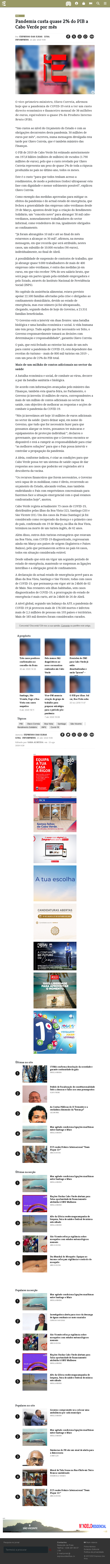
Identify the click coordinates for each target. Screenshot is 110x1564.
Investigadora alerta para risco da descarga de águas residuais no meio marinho (71, 1316)
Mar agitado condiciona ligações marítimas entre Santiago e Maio (72, 1128)
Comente (65, 625)
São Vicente (76, 724)
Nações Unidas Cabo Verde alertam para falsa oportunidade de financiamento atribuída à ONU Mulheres (70, 1199)
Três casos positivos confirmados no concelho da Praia (30, 662)
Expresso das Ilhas (30, 36)
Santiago (61, 724)
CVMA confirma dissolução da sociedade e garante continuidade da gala (71, 1068)
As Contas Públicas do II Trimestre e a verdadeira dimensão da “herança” (69, 1108)
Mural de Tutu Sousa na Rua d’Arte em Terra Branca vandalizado (72, 1471)
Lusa (46, 36)
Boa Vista (48, 724)
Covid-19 (54, 727)
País (17, 16)
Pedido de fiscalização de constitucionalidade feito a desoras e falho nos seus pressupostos (72, 1088)
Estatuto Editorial (91, 1549)
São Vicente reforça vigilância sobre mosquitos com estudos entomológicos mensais (69, 1239)
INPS (43, 727)
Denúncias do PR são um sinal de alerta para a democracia (72, 1451)
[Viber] (79, 735)
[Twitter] (74, 37)
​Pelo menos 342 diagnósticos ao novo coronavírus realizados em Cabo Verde (54, 665)
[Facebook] (68, 37)
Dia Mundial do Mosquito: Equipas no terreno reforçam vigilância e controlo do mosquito (71, 1259)
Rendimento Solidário (27, 727)
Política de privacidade (94, 1552)
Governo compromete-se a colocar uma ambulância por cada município (69, 1411)
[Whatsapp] (79, 37)
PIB (21, 724)
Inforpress (22, 39)
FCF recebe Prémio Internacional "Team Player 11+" (70, 1148)
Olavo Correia (33, 724)
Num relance (91, 1542)
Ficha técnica (89, 1547)
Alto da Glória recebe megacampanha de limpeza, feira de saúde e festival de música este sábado (71, 1219)
